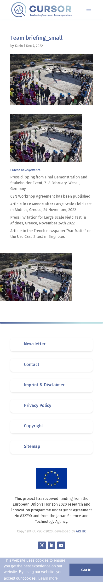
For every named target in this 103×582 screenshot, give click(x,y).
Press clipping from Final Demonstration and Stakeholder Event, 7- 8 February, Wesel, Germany (48, 183)
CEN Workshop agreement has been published (50, 196)
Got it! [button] (86, 570)
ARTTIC (81, 531)
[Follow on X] (42, 545)
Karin (19, 46)
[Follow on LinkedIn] (51, 545)
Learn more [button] (48, 578)
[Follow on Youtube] (61, 545)
